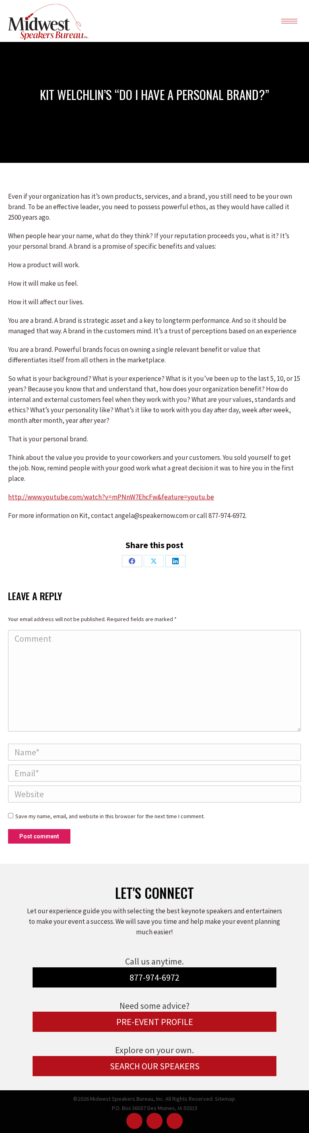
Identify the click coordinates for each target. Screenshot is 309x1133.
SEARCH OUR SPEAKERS (155, 1066)
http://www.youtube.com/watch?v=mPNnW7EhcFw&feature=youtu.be (111, 497)
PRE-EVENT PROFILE (154, 1021)
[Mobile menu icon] (289, 21)
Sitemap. (225, 1098)
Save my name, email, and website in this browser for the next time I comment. (110, 816)
